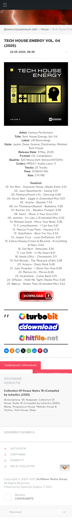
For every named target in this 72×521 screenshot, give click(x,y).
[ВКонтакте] (6, 350)
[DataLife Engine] (36, 17)
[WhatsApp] (28, 350)
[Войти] (67, 5)
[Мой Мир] (34, 350)
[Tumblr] (45, 350)
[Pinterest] (40, 350)
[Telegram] (17, 350)
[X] (23, 350)
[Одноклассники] (12, 350)
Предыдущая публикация (20, 365)
